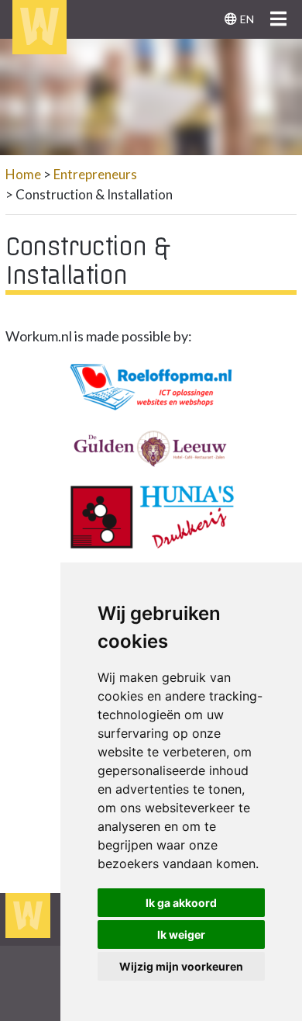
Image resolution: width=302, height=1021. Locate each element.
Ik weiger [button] (181, 934)
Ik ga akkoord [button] (181, 902)
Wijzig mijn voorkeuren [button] (181, 966)
